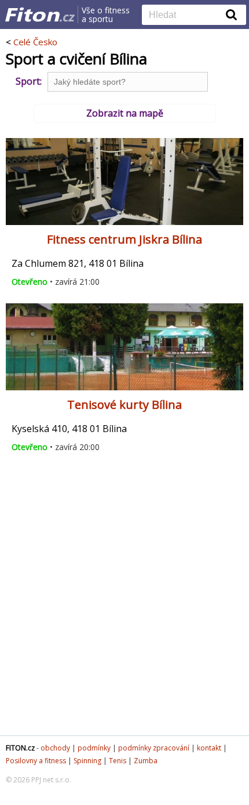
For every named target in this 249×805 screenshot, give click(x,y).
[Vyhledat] (231, 14)
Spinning (87, 761)
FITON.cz (20, 748)
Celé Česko (35, 42)
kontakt (209, 748)
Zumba (146, 761)
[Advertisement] (124, 599)
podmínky (94, 748)
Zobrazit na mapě (124, 113)
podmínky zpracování (153, 748)
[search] (185, 16)
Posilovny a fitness (36, 761)
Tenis (117, 761)
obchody (55, 748)
